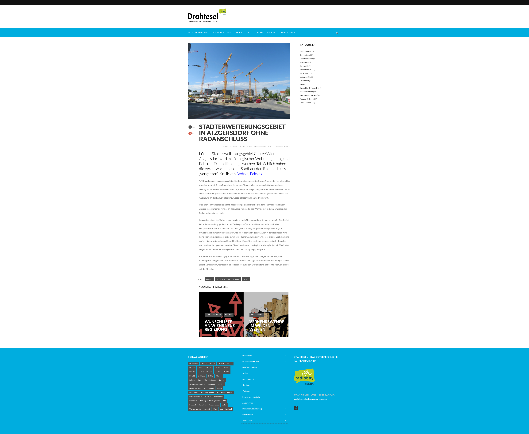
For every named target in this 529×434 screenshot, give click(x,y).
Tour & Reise (305, 102)
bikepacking (193, 363)
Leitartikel (304, 80)
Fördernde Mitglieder (251, 397)
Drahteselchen (287, 32)
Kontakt (259, 32)
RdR (224, 401)
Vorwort (207, 409)
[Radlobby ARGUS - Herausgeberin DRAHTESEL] (304, 375)
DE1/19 (212, 363)
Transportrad (214, 405)
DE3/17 (226, 368)
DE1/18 (204, 363)
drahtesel (201, 376)
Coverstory (256, 315)
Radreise (208, 397)
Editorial (303, 62)
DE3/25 (218, 372)
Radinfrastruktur (195, 397)
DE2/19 (209, 279)
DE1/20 (221, 363)
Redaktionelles (306, 91)
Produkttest (193, 392)
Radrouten (193, 401)
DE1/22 (192, 368)
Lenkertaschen (195, 388)
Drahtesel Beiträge (222, 32)
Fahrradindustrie (210, 380)
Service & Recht (307, 99)
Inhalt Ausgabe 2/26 (198, 32)
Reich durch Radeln (308, 95)
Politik (228, 315)
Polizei (219, 388)
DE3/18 (192, 372)
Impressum (247, 420)
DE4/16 (226, 372)
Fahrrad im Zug (195, 380)
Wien (245, 279)
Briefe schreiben (249, 367)
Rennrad (192, 405)
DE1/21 (229, 363)
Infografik (304, 66)
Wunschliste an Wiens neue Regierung (220, 325)
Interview (304, 73)
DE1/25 (200, 368)
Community (305, 51)
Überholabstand (226, 409)
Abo (248, 32)
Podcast (271, 32)
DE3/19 (200, 372)
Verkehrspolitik (195, 409)
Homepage (247, 355)
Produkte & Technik (308, 88)
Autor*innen (247, 403)
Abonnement (248, 379)
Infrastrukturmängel (228, 279)
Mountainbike (209, 388)
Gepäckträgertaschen (197, 384)
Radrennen (218, 397)
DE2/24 (218, 368)
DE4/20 (192, 376)
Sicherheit (202, 405)
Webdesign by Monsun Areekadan (310, 399)
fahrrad (219, 376)
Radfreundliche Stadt (225, 392)
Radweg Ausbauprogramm (210, 401)
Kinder (221, 384)
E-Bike (210, 376)
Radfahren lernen (207, 392)
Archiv (239, 32)
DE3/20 (209, 372)
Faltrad (222, 380)
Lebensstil (304, 77)
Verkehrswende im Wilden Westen (266, 325)
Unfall (224, 405)
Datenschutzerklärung (252, 409)
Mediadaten (247, 414)
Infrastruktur (282, 147)
